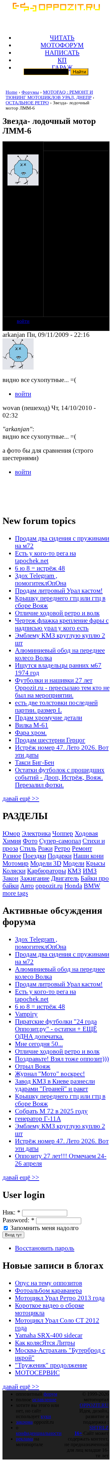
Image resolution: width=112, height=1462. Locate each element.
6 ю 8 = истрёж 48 (40, 568)
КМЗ (74, 870)
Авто (27, 885)
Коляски (14, 870)
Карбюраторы (46, 870)
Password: (18, 1220)
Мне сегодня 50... (39, 1043)
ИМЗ (90, 870)
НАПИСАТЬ (62, 52)
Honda (73, 885)
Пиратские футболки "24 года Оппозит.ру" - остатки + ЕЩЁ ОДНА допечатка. (56, 1029)
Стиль (28, 848)
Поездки (34, 855)
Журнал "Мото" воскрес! (50, 1073)
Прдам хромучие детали (48, 717)
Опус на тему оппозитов (48, 1282)
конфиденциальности (39, 1433)
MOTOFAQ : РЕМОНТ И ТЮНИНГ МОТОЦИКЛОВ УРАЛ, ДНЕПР (49, 95)
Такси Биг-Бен (34, 762)
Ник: (11, 1212)
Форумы (30, 92)
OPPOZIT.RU (94, 1405)
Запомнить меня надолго (44, 1227)
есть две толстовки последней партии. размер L (56, 706)
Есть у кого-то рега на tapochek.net (45, 556)
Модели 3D (45, 863)
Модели (73, 863)
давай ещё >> (20, 798)
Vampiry (26, 1013)
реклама (24, 1438)
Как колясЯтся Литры (45, 1342)
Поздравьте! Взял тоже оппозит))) (62, 1058)
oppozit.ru (49, 885)
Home (11, 92)
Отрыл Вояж (32, 1066)
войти (23, 321)
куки (46, 1416)
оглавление (44, 1399)
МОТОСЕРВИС (37, 1372)
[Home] (56, 9)
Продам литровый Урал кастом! (59, 590)
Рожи (45, 848)
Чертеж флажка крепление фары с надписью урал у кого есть (62, 624)
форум (50, 1394)
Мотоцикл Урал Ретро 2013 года (60, 1297)
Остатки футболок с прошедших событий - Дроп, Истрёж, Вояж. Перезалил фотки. (60, 777)
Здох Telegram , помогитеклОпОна (40, 579)
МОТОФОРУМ (62, 45)
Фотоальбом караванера (48, 1290)
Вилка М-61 (31, 725)
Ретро (62, 848)
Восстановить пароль (44, 1248)
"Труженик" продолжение (51, 1365)
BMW (92, 885)
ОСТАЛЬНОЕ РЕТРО (27, 102)
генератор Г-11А (38, 1118)
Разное (11, 855)
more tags (15, 893)
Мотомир (15, 863)
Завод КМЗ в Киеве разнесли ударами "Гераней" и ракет (55, 1085)
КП (62, 60)
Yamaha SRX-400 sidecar (48, 1335)
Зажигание (34, 878)
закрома (24, 1422)
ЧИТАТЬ (62, 37)
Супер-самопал (60, 840)
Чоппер (62, 833)
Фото (30, 840)
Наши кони (88, 855)
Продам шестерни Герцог (50, 739)
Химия (11, 840)
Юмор (11, 833)
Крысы (95, 863)
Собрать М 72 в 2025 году (51, 1111)
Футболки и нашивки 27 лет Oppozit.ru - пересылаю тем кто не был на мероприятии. (62, 688)
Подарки (60, 855)
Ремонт (82, 848)
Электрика (36, 833)
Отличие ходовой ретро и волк (57, 612)
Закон (10, 878)
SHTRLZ (99, 1427)
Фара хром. (31, 732)
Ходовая (86, 833)
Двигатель (65, 878)
